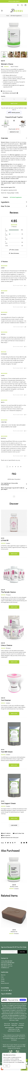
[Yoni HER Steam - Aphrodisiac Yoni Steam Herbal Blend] (14, 734)
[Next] (20, 466)
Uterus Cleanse (6, 645)
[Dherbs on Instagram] (4, 990)
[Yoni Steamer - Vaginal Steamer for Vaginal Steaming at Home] (14, 682)
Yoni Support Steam (8, 803)
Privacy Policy (14, 1023)
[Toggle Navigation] (2, 11)
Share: (2, 842)
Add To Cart (14, 103)
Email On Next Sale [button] (19, 833)
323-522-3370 (10, 962)
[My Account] (18, 5)
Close (7, 1065)
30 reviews (16, 933)
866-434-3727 (8, 961)
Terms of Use (7, 1023)
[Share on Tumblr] (12, 843)
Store (2, 977)
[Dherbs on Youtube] (9, 990)
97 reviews (8, 595)
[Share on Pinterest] (14, 843)
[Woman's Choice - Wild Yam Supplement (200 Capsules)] (11, 54)
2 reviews (8, 543)
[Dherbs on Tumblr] (6, 990)
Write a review (15, 249)
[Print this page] (21, 843)
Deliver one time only (7, 91)
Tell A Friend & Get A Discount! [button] (10, 837)
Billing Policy (14, 1025)
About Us (3, 975)
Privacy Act (21, 1023)
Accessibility (21, 1025)
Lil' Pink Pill (4, 540)
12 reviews (16, 888)
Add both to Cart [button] (14, 132)
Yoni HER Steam (7, 752)
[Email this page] (24, 843)
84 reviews (8, 648)
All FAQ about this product (14, 479)
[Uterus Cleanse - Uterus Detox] (14, 628)
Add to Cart (14, 553)
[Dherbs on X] (3, 990)
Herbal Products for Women (14, 1031)
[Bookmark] (26, 843)
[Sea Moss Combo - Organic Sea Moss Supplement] (14, 869)
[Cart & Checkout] (25, 5)
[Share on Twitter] (8, 843)
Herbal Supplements (9, 1027)
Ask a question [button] (6, 835)
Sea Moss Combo (14, 886)
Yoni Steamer (6, 700)
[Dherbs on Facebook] (1, 990)
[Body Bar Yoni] (22, 121)
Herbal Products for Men (14, 1029)
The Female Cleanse (8, 592)
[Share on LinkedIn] (10, 843)
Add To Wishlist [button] (7, 833)
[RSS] (11, 990)
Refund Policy (7, 1025)
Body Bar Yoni (22, 125)
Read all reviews (15, 253)
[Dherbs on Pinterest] (7, 990)
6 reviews (8, 703)
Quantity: (3, 96)
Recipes (2, 981)
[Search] (22, 5)
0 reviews (8, 806)
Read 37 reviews (14, 66)
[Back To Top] (24, 4)
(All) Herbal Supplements (16, 197)
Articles (2, 979)
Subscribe (22, 951)
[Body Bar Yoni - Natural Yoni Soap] (14, 914)
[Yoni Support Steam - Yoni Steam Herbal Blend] (14, 786)
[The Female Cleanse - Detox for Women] (14, 574)
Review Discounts (5, 983)
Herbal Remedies (19, 1027)
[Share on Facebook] (5, 843)
